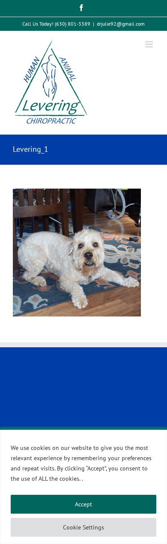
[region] (83, 487)
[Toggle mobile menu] (149, 44)
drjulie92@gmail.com (121, 24)
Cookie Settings (83, 527)
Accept (83, 504)
